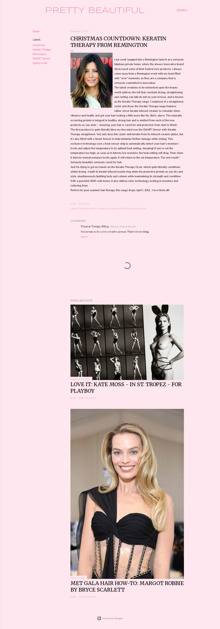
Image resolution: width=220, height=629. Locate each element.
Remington (40, 54)
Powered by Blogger (113, 618)
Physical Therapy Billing (95, 226)
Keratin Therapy (42, 49)
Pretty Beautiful (95, 11)
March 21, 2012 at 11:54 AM (123, 226)
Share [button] (36, 31)
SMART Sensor (42, 58)
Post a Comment (87, 397)
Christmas (39, 45)
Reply (84, 237)
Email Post (84, 203)
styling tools (40, 63)
